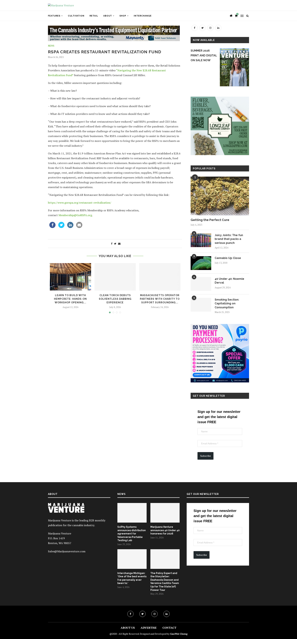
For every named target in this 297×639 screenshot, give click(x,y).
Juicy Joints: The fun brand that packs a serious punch (229, 239)
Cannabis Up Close (228, 258)
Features (54, 16)
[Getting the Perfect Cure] (220, 196)
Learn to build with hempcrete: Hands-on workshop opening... (70, 299)
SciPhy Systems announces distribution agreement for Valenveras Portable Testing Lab (131, 534)
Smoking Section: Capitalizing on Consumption (227, 303)
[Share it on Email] (79, 227)
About (107, 16)
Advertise (149, 628)
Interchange (143, 16)
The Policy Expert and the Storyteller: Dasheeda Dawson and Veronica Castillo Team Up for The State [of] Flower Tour (164, 581)
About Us (128, 628)
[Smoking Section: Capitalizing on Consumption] (201, 305)
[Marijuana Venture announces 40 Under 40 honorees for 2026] (165, 513)
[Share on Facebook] (52, 227)
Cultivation (76, 16)
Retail (94, 16)
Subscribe (205, 455)
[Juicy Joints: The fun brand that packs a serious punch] (201, 240)
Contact (169, 628)
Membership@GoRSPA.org (75, 215)
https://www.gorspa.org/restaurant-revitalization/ (79, 202)
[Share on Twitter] (61, 227)
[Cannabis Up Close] (201, 263)
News (51, 46)
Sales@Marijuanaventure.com (66, 551)
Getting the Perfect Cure (210, 220)
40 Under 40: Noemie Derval (229, 280)
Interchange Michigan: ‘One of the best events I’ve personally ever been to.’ (131, 578)
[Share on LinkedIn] (70, 227)
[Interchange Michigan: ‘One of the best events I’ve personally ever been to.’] (132, 559)
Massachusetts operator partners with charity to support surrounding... (160, 299)
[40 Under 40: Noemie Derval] (201, 284)
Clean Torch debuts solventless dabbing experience (115, 299)
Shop (122, 16)
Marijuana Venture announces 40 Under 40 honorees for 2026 (165, 530)
